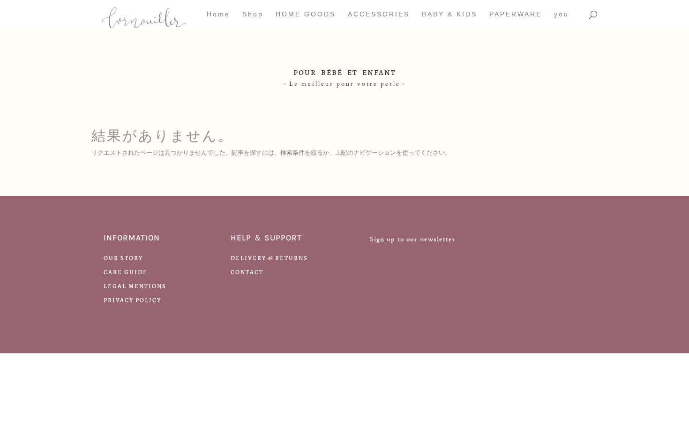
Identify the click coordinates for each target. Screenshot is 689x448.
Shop (252, 14)
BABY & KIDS (449, 14)
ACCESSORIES (379, 14)
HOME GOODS (306, 14)
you (561, 14)
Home (218, 14)
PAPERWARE (515, 14)
